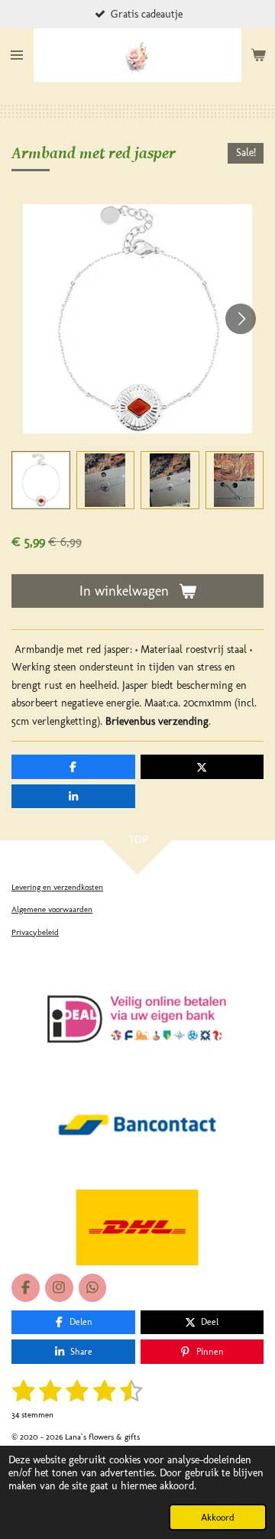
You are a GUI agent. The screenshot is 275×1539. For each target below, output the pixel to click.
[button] (40, 480)
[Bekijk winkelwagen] (258, 55)
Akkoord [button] (218, 1517)
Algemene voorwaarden (51, 909)
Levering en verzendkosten (57, 887)
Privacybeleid (35, 932)
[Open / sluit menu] (17, 55)
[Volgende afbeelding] (240, 319)
